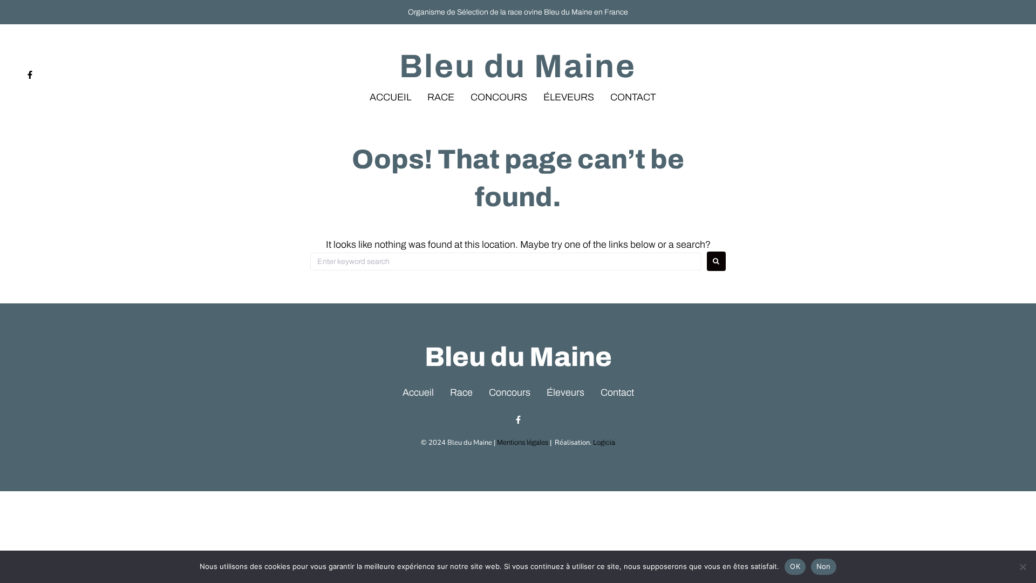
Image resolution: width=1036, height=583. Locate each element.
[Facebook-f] (30, 75)
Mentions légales (522, 442)
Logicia (604, 442)
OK (795, 566)
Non (823, 566)
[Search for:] (505, 261)
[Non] (1022, 566)
